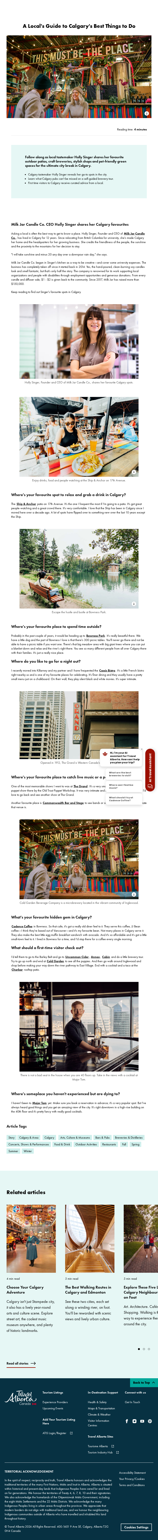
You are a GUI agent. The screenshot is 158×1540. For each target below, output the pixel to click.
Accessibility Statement (132, 1473)
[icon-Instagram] (134, 1421)
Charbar (17, 970)
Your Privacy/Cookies (132, 1479)
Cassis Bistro (107, 670)
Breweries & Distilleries (129, 1138)
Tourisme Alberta (98, 1446)
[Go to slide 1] (144, 1349)
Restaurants (109, 1144)
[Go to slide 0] (139, 1349)
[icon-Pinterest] (149, 1421)
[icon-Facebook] (127, 1421)
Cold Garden (55, 961)
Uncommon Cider (77, 957)
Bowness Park (95, 636)
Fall (124, 1144)
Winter (28, 1151)
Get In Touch (132, 1402)
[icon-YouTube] (142, 1421)
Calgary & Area (28, 1138)
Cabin (106, 957)
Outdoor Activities (86, 1144)
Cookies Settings (136, 1527)
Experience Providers (55, 1402)
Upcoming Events (53, 1408)
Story (11, 1138)
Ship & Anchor (26, 504)
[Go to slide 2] (149, 1349)
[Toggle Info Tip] (147, 113)
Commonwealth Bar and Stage (63, 803)
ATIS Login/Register (54, 1433)
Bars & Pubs (102, 1138)
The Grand (80, 786)
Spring (136, 1144)
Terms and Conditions (132, 1485)
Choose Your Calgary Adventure (25, 1290)
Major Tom (39, 1103)
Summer (13, 1151)
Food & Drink (62, 1144)
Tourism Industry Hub (100, 1452)
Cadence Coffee (22, 926)
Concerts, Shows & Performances (28, 1144)
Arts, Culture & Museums (75, 1138)
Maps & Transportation (101, 1408)
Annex (95, 957)
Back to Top (142, 1383)
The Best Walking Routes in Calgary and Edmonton (88, 1290)
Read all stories (17, 1363)
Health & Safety (97, 1402)
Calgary (49, 1138)
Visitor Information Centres (98, 1423)
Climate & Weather (99, 1414)
